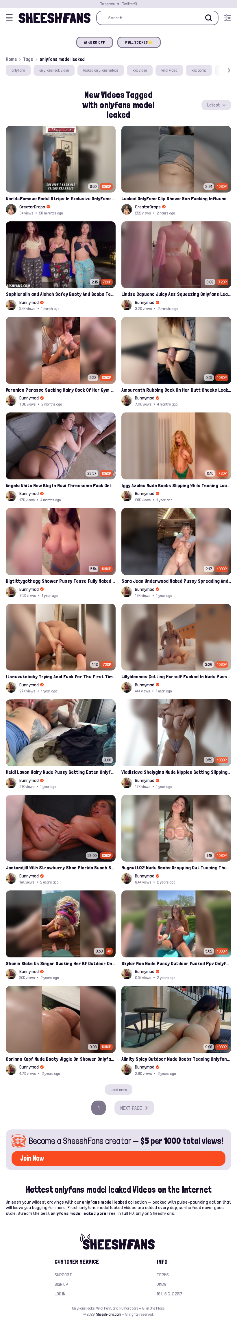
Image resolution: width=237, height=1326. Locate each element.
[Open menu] (227, 17)
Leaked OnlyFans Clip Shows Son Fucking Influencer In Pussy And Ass (176, 198)
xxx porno (199, 70)
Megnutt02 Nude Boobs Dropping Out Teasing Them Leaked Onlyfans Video (176, 867)
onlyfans (18, 70)
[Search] (208, 18)
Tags (28, 59)
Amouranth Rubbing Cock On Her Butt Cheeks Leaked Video (176, 390)
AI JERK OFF (94, 42)
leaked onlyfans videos (100, 70)
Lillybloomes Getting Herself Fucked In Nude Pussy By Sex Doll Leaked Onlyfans (176, 676)
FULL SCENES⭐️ (139, 42)
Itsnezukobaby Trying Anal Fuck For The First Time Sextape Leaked (61, 676)
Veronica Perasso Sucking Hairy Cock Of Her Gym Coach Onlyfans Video (61, 390)
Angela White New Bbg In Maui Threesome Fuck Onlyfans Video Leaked (61, 485)
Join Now (32, 1158)
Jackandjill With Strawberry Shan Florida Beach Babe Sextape (61, 867)
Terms (163, 1275)
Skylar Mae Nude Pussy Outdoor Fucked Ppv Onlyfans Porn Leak (176, 963)
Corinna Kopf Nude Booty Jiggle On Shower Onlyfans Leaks (61, 1059)
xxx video (140, 70)
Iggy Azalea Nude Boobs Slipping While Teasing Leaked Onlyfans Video (176, 485)
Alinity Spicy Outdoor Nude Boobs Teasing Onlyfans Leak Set (176, 1059)
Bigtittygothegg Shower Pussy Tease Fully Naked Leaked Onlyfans (61, 581)
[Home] (54, 18)
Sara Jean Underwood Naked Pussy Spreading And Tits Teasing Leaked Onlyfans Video (176, 581)
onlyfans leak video (54, 70)
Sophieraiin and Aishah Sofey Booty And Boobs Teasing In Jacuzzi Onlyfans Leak (61, 294)
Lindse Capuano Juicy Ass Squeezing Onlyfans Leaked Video (176, 294)
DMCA (161, 1284)
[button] (220, 70)
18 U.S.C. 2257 (169, 1294)
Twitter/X (129, 3)
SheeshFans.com (108, 1314)
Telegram (107, 3)
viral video (169, 70)
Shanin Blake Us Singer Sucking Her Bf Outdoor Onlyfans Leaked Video (61, 963)
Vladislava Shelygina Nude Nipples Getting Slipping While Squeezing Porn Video (176, 772)
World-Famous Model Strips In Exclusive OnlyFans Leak (61, 198)
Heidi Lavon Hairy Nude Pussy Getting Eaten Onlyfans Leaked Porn (61, 772)
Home (11, 59)
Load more (119, 1089)
